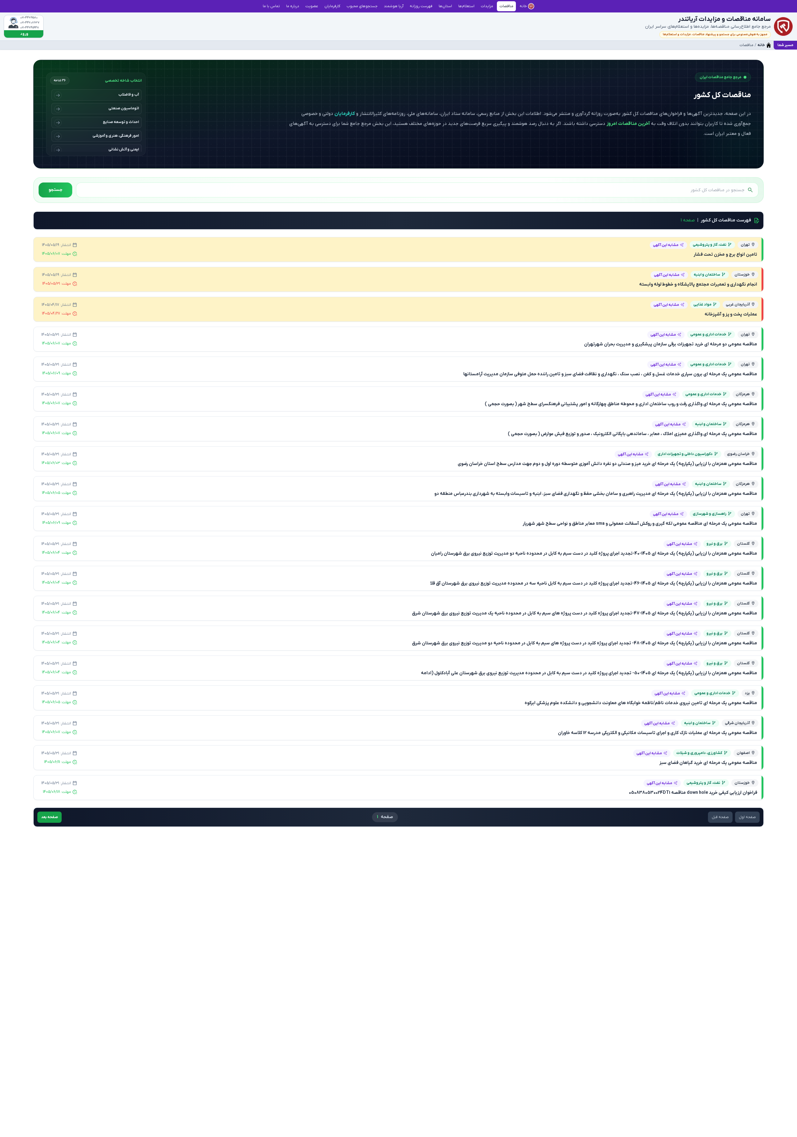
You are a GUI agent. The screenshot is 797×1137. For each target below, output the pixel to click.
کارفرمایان (344, 114)
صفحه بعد (49, 817)
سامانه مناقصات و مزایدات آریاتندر (724, 19)
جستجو (55, 190)
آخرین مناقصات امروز (628, 124)
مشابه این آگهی (665, 245)
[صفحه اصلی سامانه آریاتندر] (783, 26)
